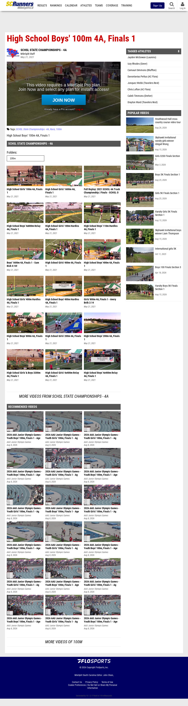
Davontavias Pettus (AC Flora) (143, 76)
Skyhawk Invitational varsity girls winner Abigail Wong (165, 141)
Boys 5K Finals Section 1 (167, 174)
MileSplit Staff (28, 53)
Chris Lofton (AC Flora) (139, 89)
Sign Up (157, 5)
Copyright (91, 667)
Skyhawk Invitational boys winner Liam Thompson (168, 232)
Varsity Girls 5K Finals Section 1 (166, 213)
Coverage (112, 5)
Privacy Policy (91, 682)
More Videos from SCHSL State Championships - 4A (64, 396)
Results (42, 5)
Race (52, 129)
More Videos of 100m (63, 642)
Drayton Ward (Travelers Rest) (143, 102)
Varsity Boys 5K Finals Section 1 (166, 287)
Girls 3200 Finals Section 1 (167, 158)
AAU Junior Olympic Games (19, 442)
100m (59, 129)
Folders (11, 152)
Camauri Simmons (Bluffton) (142, 70)
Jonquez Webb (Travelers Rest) (143, 83)
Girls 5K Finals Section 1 (167, 193)
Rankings (56, 5)
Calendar (71, 5)
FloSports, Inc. (102, 667)
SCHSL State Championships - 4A (44, 50)
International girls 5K (165, 248)
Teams (99, 5)
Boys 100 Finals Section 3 (168, 267)
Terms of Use (107, 682)
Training (126, 5)
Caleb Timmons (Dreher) (140, 95)
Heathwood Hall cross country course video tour (168, 120)
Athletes (86, 5)
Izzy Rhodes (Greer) (137, 63)
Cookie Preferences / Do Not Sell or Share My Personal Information (92, 686)
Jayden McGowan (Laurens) (142, 57)
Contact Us (77, 682)
